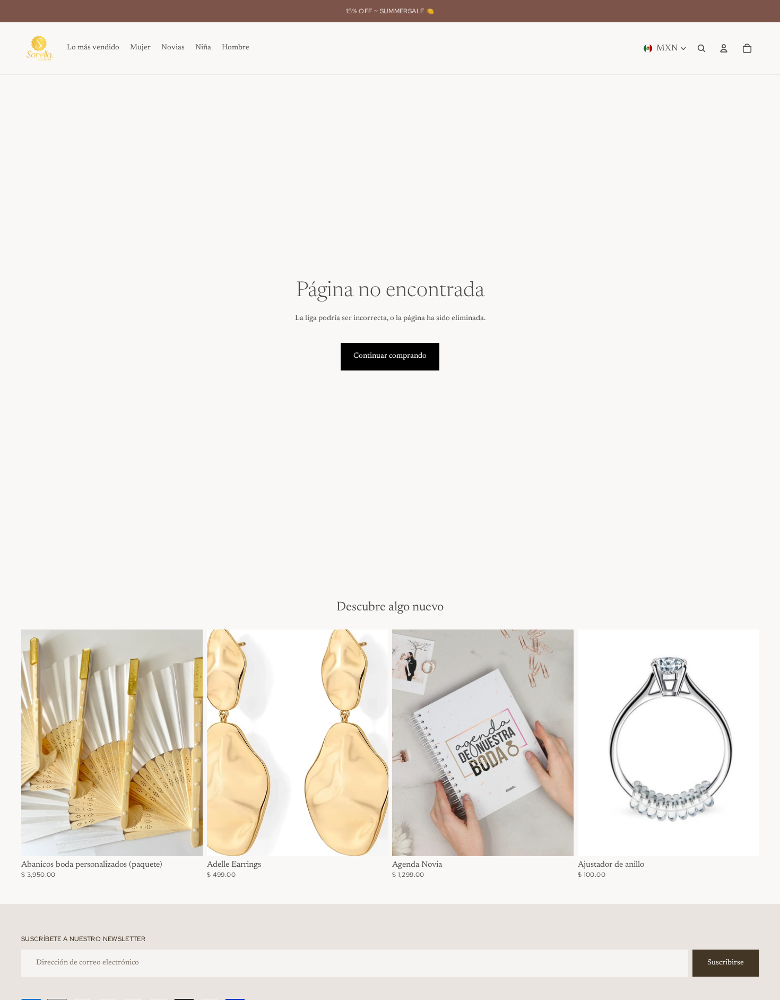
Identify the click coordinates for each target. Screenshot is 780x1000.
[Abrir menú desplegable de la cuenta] (723, 48)
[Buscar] (701, 48)
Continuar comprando (390, 356)
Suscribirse (725, 963)
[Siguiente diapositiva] (187, 742)
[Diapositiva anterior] (37, 742)
